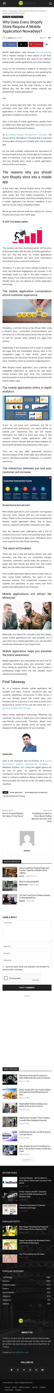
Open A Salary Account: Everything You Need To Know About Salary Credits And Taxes (35, 1148)
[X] (36, 1369)
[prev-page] (4, 908)
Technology (13, 11)
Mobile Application (16, 792)
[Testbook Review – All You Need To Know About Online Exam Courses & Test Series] (10, 1182)
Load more (26, 1160)
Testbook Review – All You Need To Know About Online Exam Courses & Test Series (35, 1180)
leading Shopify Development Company (28, 134)
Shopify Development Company (14, 796)
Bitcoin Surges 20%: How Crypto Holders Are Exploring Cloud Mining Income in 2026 (35, 1092)
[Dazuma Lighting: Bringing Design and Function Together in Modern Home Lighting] (10, 872)
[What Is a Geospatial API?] (10, 886)
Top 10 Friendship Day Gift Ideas (31, 1254)
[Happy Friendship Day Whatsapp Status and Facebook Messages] (10, 1244)
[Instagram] (30, 1369)
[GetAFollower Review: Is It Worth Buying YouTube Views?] (10, 1136)
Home (5, 11)
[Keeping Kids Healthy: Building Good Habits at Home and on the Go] (10, 1108)
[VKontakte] (42, 1369)
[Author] (4, 38)
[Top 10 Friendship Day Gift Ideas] (10, 1258)
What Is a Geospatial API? (29, 882)
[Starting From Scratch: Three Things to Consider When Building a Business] (10, 1122)
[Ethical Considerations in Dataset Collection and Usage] (10, 1209)
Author (10, 38)
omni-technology (43, 52)
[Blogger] (11, 1369)
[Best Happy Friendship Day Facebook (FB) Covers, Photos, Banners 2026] (10, 1231)
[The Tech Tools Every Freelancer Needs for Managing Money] (10, 899)
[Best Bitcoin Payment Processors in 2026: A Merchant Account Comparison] (10, 1079)
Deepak (22, 901)
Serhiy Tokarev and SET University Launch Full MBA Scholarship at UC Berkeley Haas (33, 1194)
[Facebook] (17, 1369)
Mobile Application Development (36, 792)
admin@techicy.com (20, 1352)
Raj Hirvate (23, 885)
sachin (21, 876)
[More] (46, 44)
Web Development (17, 17)
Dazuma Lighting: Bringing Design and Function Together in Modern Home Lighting (34, 870)
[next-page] (8, 908)
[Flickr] (23, 1369)
